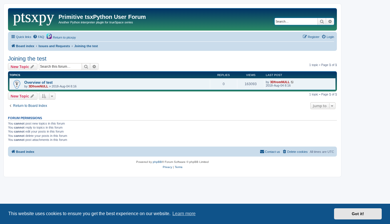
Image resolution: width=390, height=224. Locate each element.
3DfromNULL (38, 86)
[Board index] (34, 18)
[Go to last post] (292, 82)
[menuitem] (38, 36)
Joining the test (27, 58)
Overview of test (38, 82)
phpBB (157, 161)
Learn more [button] (184, 213)
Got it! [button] (358, 213)
